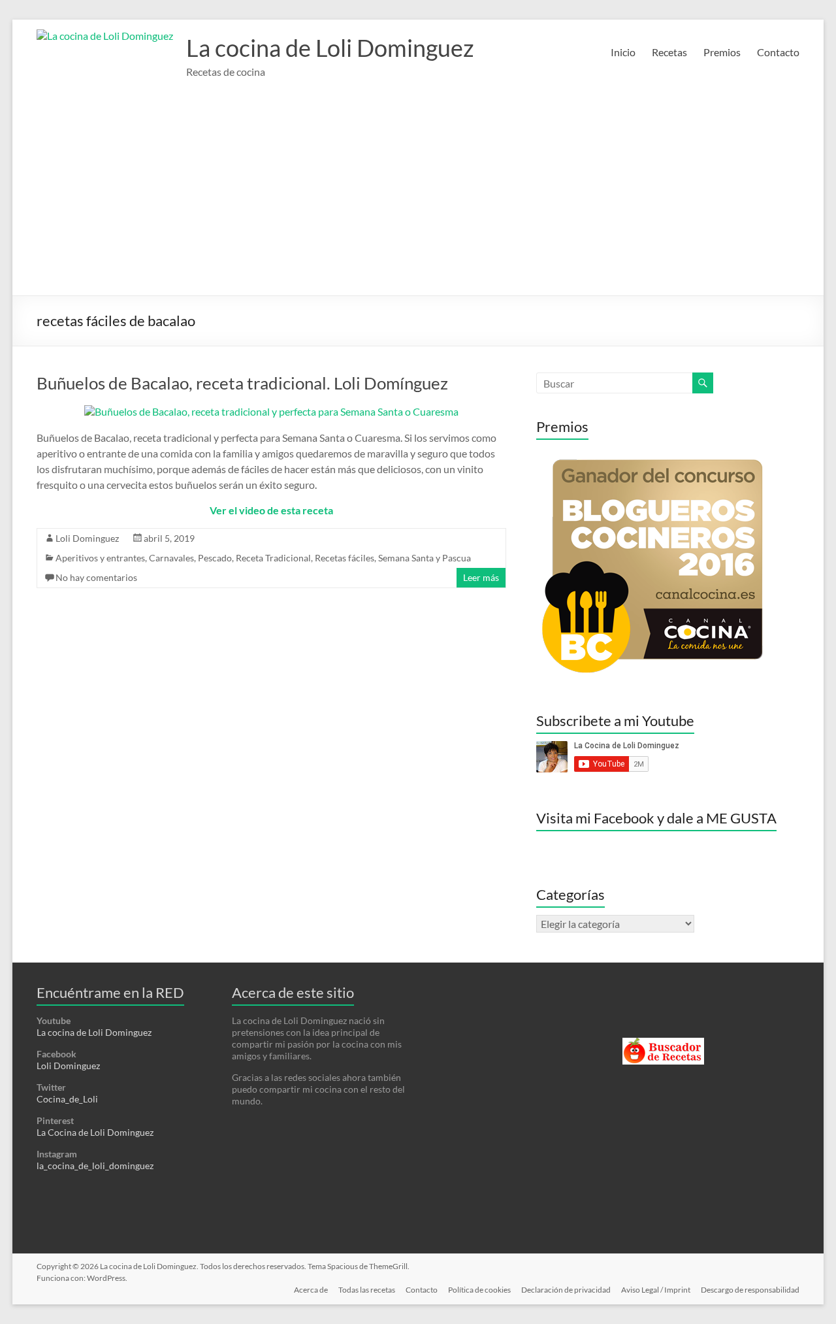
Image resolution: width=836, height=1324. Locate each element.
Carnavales (171, 557)
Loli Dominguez (87, 538)
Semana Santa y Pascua (424, 557)
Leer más (481, 577)
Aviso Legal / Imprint (655, 1290)
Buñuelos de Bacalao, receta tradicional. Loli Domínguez (242, 382)
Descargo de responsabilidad (750, 1290)
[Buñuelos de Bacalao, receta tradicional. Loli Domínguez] (271, 411)
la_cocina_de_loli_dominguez (95, 1165)
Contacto (778, 52)
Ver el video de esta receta (271, 510)
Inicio (623, 52)
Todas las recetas (366, 1290)
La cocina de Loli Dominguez (330, 47)
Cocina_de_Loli (67, 1098)
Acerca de (311, 1290)
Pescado (215, 557)
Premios (722, 52)
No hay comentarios (96, 577)
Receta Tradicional (273, 557)
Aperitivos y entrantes (100, 557)
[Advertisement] (418, 197)
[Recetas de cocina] (663, 1043)
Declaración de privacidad (566, 1290)
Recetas (669, 52)
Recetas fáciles (344, 557)
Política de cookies (479, 1290)
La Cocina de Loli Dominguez (95, 1132)
